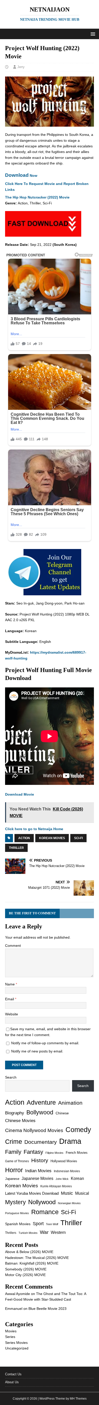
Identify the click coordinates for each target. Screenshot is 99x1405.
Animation (70, 1103)
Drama (70, 1141)
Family (13, 1152)
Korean (77, 1178)
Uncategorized (16, 1348)
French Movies (77, 1153)
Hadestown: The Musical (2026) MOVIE (37, 1258)
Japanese (12, 1179)
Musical (82, 1193)
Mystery (15, 1202)
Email (10, 999)
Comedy (78, 1130)
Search (10, 1077)
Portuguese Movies (17, 1213)
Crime (13, 1141)
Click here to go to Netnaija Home (34, 829)
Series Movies (16, 1343)
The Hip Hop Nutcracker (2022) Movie (37, 197)
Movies (10, 1331)
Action (24, 838)
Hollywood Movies (64, 1161)
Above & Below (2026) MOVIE (29, 1252)
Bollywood (39, 1112)
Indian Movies (38, 1170)
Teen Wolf (52, 1224)
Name (10, 984)
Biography (14, 1113)
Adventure (41, 1102)
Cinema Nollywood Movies (34, 1130)
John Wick (62, 1178)
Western (58, 1232)
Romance (45, 1212)
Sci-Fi (78, 838)
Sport (38, 1223)
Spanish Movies (17, 1224)
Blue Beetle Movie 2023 (47, 1309)
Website (11, 1014)
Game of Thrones (17, 1161)
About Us (12, 1382)
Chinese (62, 1113)
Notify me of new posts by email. (37, 1051)
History (39, 1160)
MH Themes (78, 1398)
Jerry (21, 67)
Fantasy (33, 1152)
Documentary (40, 1142)
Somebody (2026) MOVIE (25, 1269)
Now (21, 175)
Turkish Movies (28, 1232)
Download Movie (19, 794)
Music (67, 1193)
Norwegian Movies (69, 1203)
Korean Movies (52, 838)
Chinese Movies (20, 1120)
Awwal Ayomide (17, 1294)
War (44, 1232)
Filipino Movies (54, 1152)
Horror (14, 1169)
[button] (92, 33)
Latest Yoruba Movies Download (32, 1193)
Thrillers (10, 1232)
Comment (13, 945)
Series (10, 1337)
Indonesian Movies (67, 1171)
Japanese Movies (37, 1178)
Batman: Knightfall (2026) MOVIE (31, 1263)
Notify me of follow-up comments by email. (45, 1043)
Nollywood (42, 1202)
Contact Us (13, 1374)
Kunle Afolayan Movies (56, 1186)
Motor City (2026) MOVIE (25, 1275)
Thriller (16, 848)
